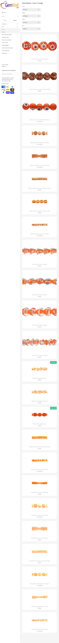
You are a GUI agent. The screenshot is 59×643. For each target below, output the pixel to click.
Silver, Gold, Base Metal (7, 34)
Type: (23, 6)
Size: (23, 25)
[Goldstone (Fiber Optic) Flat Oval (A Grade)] (39, 194)
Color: (24, 19)
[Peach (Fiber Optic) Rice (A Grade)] (39, 590)
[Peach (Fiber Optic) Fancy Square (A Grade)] (39, 544)
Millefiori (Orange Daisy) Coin (39, 378)
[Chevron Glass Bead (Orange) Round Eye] (39, 96)
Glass (3, 26)
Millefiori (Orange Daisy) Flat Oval (39, 401)
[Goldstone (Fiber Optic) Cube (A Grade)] (39, 149)
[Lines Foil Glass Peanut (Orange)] (39, 331)
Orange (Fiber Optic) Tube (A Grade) (39, 492)
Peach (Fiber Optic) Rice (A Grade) (39, 606)
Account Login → (5, 64)
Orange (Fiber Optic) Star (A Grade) (39, 469)
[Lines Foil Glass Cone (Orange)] (39, 240)
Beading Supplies (5, 45)
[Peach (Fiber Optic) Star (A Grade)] (39, 613)
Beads (3, 29)
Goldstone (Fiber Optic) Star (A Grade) (39, 233)
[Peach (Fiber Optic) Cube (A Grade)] (39, 521)
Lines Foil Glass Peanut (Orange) (39, 355)
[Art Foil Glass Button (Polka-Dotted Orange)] (39, 65)
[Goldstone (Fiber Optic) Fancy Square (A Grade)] (39, 172)
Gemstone (4, 24)
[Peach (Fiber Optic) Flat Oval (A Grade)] (39, 567)
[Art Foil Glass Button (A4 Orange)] (39, 35)
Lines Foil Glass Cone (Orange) (39, 264)
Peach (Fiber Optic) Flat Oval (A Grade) (39, 583)
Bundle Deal (4, 53)
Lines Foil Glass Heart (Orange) (39, 325)
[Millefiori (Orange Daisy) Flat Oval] (39, 384)
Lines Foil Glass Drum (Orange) (39, 294)
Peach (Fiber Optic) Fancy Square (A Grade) (39, 561)
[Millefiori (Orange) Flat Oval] (39, 407)
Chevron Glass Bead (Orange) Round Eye (39, 119)
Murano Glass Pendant (6, 40)
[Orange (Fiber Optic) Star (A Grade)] (39, 453)
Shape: (23, 12)
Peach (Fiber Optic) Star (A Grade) (39, 629)
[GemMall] (10, 1)
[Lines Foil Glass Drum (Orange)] (39, 270)
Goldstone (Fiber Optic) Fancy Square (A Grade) (39, 188)
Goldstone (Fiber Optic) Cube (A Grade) (39, 165)
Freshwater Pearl (5, 50)
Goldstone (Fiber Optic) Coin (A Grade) (39, 142)
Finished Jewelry (5, 37)
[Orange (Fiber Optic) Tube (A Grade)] (39, 476)
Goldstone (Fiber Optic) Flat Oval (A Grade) (39, 211)
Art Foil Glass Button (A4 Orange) (39, 59)
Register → (4, 66)
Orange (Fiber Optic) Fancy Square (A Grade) (39, 446)
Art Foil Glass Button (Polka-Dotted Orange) (39, 89)
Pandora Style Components (7, 47)
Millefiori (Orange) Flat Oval (39, 424)
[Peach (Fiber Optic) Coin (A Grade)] (39, 499)
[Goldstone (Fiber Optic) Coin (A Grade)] (39, 126)
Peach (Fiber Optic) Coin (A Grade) (39, 515)
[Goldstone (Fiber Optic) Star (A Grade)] (39, 217)
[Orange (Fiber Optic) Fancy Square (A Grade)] (39, 430)
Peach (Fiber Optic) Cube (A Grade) (39, 538)
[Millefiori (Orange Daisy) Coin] (39, 362)
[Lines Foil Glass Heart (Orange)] (39, 301)
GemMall (6, 83)
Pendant (3, 32)
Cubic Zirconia (5, 42)
